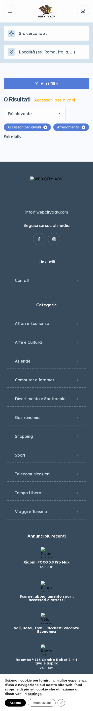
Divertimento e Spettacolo (40, 398)
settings (35, 694)
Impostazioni (42, 703)
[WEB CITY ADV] (46, 11)
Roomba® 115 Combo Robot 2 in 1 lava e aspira (47, 661)
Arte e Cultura (28, 342)
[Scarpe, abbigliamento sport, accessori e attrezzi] (46, 586)
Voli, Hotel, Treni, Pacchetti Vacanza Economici (46, 629)
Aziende (23, 361)
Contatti (23, 280)
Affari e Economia (32, 323)
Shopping (24, 436)
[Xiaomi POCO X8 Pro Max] (46, 552)
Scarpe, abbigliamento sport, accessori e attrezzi (47, 598)
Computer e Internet (34, 379)
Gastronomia (27, 417)
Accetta (15, 703)
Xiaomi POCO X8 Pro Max (46, 562)
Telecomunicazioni (32, 473)
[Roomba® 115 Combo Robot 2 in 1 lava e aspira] (46, 650)
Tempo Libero (28, 492)
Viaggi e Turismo (31, 511)
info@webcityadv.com (46, 212)
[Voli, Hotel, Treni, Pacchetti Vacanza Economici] (46, 618)
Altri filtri (49, 83)
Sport (20, 455)
